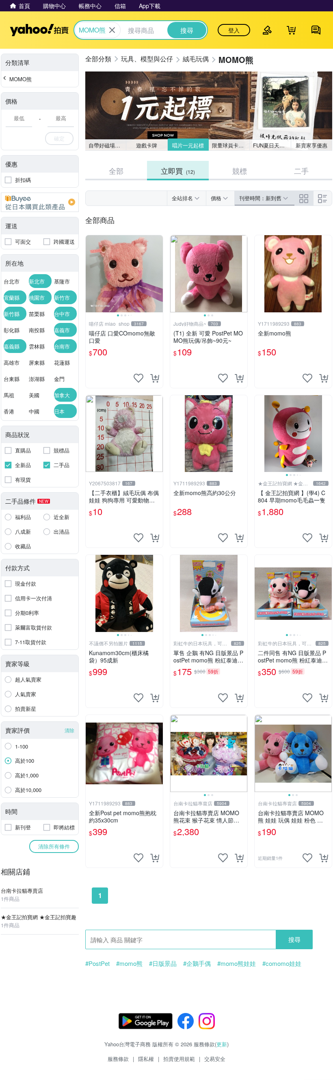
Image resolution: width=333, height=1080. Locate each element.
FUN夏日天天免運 (272, 145)
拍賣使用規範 (179, 1059)
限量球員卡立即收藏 (231, 145)
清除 (69, 730)
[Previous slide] (91, 274)
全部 (116, 170)
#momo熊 (129, 963)
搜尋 (294, 939)
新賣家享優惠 (311, 145)
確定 (59, 138)
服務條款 (118, 1059)
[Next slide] (157, 274)
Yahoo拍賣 (39, 30)
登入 (234, 30)
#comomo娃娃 (281, 963)
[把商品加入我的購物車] (155, 378)
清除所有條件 (54, 846)
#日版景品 (163, 963)
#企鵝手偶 (197, 963)
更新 (221, 1044)
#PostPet (97, 963)
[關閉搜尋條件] (112, 30)
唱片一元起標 (188, 145)
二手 (301, 170)
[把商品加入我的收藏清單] (138, 378)
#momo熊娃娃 (236, 963)
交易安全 (214, 1059)
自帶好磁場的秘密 (107, 145)
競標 (239, 170)
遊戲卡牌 (146, 145)
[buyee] (40, 202)
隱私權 (146, 1059)
